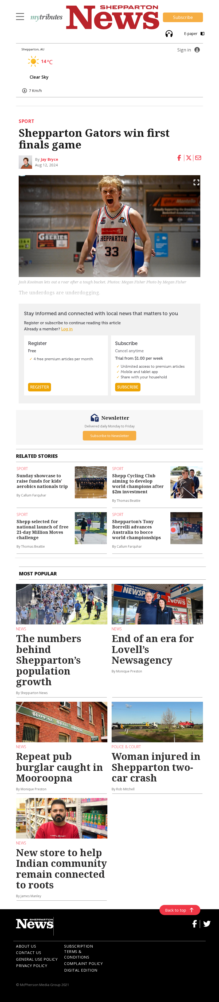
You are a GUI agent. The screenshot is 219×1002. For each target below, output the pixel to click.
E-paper (191, 33)
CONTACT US (28, 952)
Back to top (175, 910)
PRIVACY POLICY (31, 965)
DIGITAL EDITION (80, 970)
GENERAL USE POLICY (36, 959)
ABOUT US (26, 946)
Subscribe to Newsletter (109, 435)
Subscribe (183, 17)
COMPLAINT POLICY (83, 963)
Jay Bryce (49, 159)
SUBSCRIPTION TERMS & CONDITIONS (78, 952)
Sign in (184, 50)
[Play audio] (168, 33)
